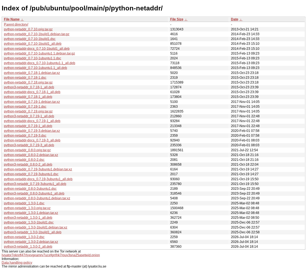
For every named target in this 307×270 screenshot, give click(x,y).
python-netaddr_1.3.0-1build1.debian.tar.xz (35, 227)
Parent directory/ (16, 24)
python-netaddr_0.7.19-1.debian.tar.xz (32, 102)
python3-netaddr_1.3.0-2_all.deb (28, 246)
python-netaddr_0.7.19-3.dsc (25, 135)
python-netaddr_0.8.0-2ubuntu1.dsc (30, 188)
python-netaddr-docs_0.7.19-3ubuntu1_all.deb (38, 179)
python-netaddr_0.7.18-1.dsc (25, 77)
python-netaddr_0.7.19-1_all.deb (28, 126)
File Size (176, 19)
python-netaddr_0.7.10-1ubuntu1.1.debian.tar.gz (39, 53)
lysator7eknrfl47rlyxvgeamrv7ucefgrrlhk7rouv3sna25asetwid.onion (51, 255)
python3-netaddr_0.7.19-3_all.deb (29, 145)
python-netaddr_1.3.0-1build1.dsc (29, 222)
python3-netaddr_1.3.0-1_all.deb (28, 217)
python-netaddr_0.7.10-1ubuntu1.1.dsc (32, 58)
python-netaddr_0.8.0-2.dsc (24, 159)
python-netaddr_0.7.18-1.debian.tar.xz (32, 73)
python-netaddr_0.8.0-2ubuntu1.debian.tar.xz (37, 198)
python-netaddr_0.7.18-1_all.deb (28, 97)
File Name (12, 19)
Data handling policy (17, 262)
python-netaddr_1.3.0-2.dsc (24, 237)
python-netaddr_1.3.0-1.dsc (24, 203)
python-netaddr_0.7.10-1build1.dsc (30, 39)
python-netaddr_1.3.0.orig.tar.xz (27, 208)
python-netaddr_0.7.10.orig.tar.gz (28, 29)
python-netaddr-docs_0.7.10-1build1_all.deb (37, 48)
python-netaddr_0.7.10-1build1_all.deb (32, 43)
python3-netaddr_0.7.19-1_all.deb (29, 116)
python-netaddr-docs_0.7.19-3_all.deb (32, 140)
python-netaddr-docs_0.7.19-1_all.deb (32, 121)
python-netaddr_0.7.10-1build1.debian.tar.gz (36, 34)
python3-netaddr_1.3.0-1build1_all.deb (32, 232)
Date (234, 19)
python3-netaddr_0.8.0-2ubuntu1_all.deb (34, 193)
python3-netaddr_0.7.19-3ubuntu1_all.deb (35, 184)
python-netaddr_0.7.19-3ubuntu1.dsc (31, 174)
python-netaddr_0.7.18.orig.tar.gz (28, 82)
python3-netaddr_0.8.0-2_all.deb (28, 164)
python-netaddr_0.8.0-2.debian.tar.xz (31, 155)
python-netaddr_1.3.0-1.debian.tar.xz (31, 213)
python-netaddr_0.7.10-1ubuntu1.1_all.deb (35, 68)
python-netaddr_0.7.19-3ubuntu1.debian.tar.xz (38, 169)
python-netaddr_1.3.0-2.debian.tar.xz (31, 242)
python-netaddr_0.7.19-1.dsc (25, 106)
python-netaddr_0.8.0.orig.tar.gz (27, 150)
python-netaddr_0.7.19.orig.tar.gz (28, 111)
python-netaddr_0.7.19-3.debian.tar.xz (32, 130)
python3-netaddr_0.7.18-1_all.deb (29, 87)
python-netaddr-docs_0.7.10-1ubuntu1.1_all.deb (39, 63)
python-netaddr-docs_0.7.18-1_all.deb (32, 92)
